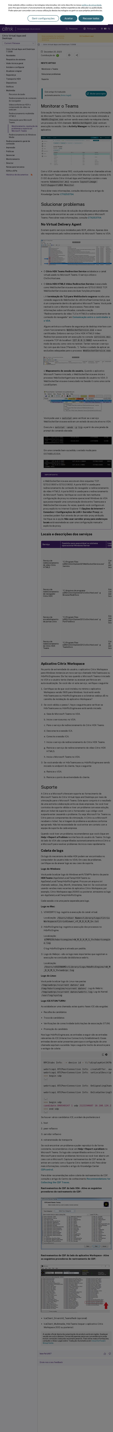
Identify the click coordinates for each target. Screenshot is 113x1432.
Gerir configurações (43, 18)
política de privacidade (91, 5)
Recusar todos (91, 18)
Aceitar (68, 18)
